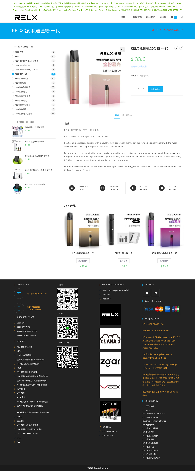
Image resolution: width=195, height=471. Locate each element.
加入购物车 (155, 89)
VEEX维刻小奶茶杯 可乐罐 (27, 425)
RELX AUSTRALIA (109, 431)
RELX (17, 56)
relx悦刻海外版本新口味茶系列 (29, 429)
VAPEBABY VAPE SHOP (26, 335)
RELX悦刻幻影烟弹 (22, 87)
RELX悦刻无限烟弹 (22, 96)
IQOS (19, 368)
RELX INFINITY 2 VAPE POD (26, 61)
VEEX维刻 (21, 393)
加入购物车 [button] (83, 261)
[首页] (153, 29)
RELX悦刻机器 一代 (123, 253)
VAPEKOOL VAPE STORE (27, 331)
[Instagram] (155, 293)
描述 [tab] (117, 115)
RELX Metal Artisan (23, 65)
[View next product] (181, 48)
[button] (122, 49)
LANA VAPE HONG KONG (27, 433)
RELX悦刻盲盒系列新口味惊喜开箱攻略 (33, 412)
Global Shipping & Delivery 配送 (115, 290)
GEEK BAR (19, 52)
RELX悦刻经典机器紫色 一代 (164, 253)
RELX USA (106, 427)
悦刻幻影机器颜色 (24, 355)
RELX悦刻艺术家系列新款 (27, 372)
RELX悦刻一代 (142, 75)
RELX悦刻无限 (21, 91)
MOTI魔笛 (21, 397)
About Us (106, 294)
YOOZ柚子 (21, 389)
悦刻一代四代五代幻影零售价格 (30, 405)
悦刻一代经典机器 (139, 66)
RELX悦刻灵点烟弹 (22, 105)
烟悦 (19, 351)
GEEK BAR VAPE (23, 327)
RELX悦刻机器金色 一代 (83, 253)
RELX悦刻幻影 (21, 83)
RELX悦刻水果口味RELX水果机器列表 (32, 401)
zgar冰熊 (20, 421)
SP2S (19, 437)
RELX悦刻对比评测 (24, 347)
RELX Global (107, 435)
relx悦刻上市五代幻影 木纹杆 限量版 (32, 384)
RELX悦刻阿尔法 (22, 109)
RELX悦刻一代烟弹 (22, 78)
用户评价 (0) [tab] (127, 115)
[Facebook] (147, 293)
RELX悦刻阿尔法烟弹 (23, 113)
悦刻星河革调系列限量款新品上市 (31, 359)
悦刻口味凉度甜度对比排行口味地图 (32, 380)
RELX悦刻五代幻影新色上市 (28, 363)
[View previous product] (176, 48)
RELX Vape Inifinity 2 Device (26, 69)
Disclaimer (106, 298)
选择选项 (123, 261)
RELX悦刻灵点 (21, 100)
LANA (19, 416)
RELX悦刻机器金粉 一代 (173, 29)
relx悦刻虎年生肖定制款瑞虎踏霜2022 (32, 376)
